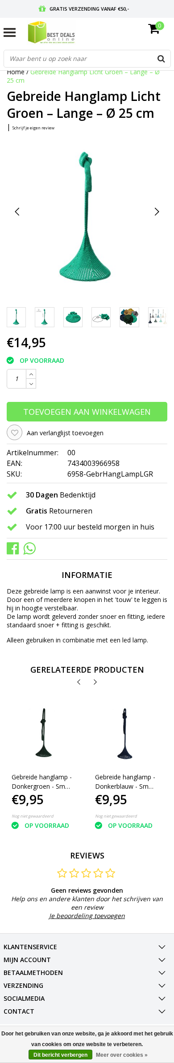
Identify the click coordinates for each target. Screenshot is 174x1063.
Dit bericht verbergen (60, 1055)
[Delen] (15, 548)
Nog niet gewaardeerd (33, 816)
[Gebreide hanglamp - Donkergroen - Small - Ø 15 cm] (42, 735)
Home (16, 72)
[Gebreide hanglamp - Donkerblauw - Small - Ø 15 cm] (125, 735)
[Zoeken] (161, 59)
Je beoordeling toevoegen (87, 915)
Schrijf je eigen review (33, 128)
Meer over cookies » (122, 1055)
